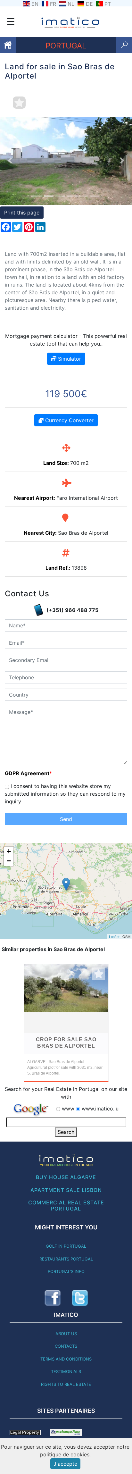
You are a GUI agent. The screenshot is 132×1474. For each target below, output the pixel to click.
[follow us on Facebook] (53, 1298)
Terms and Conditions (66, 1358)
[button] (10, 161)
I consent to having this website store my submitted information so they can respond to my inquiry (65, 794)
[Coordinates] (66, 884)
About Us (66, 1333)
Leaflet (114, 936)
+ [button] (9, 851)
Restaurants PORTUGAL (66, 1258)
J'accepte (65, 1464)
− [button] (9, 861)
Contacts (66, 1346)
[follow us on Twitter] (80, 1298)
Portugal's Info (66, 1271)
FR (53, 3)
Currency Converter (69, 420)
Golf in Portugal (66, 1246)
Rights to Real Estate (66, 1384)
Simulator (68, 359)
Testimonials (66, 1371)
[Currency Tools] (65, 1432)
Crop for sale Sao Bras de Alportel (66, 1043)
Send (66, 819)
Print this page (21, 212)
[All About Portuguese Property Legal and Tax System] (25, 1432)
